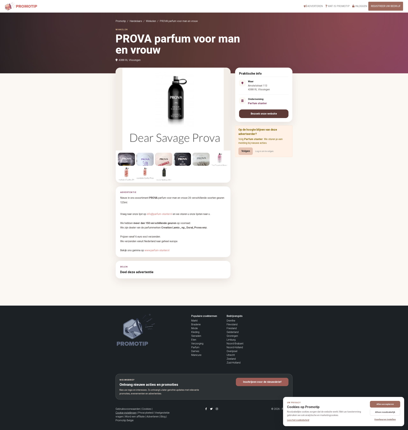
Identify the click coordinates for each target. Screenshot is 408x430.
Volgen (245, 151)
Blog (163, 416)
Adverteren (315, 6)
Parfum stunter (257, 103)
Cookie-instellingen (126, 412)
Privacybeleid (145, 412)
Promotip (121, 21)
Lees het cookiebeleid (298, 420)
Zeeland (231, 358)
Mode (194, 328)
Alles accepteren (385, 404)
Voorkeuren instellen (385, 419)
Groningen (232, 335)
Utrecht (231, 355)
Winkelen (151, 21)
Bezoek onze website (264, 113)
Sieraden (196, 335)
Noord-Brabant (235, 343)
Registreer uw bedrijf (386, 6)
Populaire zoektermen (204, 316)
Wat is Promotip (338, 6)
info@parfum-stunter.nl (159, 214)
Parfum (195, 347)
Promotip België (125, 420)
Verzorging (197, 343)
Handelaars (136, 21)
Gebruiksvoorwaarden (128, 408)
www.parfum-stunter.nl (157, 250)
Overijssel (232, 351)
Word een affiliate (135, 416)
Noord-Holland (235, 347)
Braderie (196, 324)
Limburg (231, 339)
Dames (195, 351)
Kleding (195, 332)
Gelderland (233, 332)
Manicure (196, 355)
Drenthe (231, 320)
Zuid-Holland (233, 362)
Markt (194, 320)
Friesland (232, 328)
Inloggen (360, 6)
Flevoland (232, 324)
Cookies (146, 408)
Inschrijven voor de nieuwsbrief (262, 381)
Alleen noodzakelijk (385, 412)
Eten (193, 339)
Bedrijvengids (235, 316)
